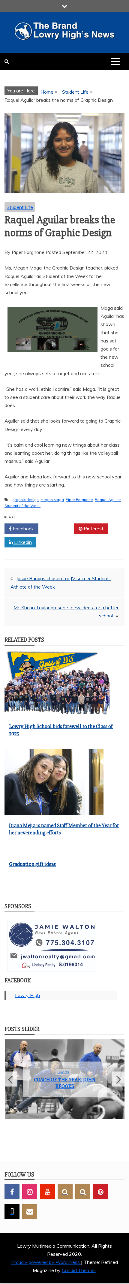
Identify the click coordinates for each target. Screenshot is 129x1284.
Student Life (20, 207)
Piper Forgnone (79, 499)
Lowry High (27, 995)
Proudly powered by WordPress (46, 1263)
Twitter (58, 529)
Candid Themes (79, 1271)
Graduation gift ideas (32, 864)
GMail (29, 1211)
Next (118, 1079)
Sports (63, 1072)
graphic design (25, 499)
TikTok (12, 1211)
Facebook (23, 529)
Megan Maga (52, 499)
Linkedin (22, 542)
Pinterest (93, 529)
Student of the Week (22, 505)
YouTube (47, 1192)
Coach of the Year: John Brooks (64, 1083)
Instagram (29, 1192)
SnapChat (65, 1192)
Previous (10, 1079)
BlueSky (82, 1192)
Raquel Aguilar (108, 499)
